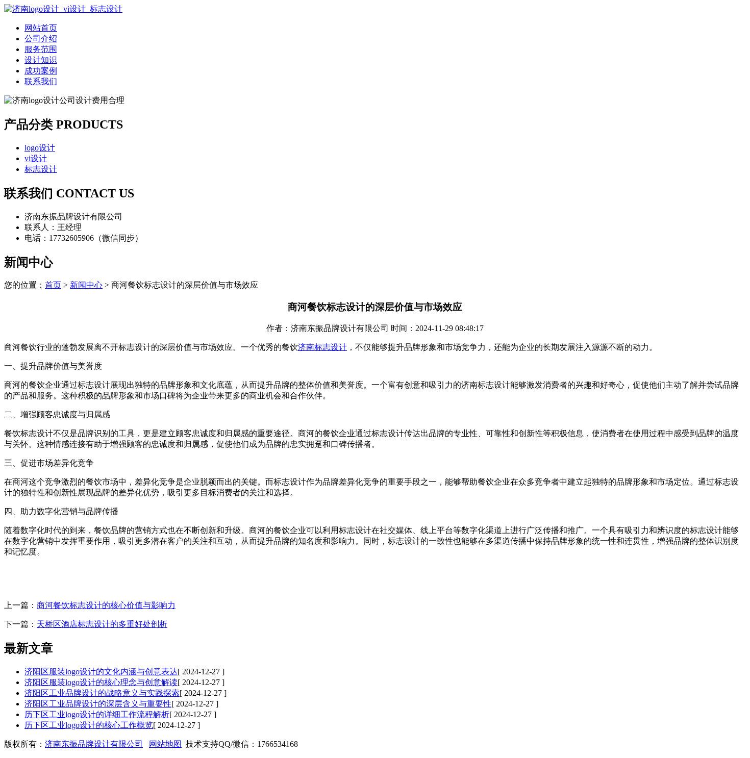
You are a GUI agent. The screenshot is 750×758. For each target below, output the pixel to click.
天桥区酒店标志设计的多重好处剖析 (102, 624)
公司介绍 (40, 38)
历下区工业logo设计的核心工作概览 (88, 725)
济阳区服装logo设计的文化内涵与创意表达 (101, 671)
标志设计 (40, 169)
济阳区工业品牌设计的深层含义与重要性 (97, 703)
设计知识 (40, 60)
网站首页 (40, 27)
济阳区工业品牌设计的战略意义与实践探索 (102, 693)
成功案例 (40, 70)
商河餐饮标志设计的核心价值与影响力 (106, 605)
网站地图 (165, 744)
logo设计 (39, 147)
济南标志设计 (322, 347)
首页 (53, 285)
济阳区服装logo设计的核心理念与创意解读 (101, 682)
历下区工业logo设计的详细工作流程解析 (96, 714)
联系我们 (40, 81)
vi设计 (35, 158)
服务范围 (40, 49)
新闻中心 (86, 285)
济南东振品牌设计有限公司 (94, 744)
